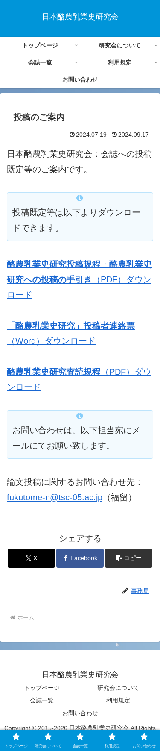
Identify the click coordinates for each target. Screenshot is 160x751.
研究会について (118, 687)
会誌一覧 (42, 700)
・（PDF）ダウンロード (79, 279)
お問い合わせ (80, 713)
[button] (128, 558)
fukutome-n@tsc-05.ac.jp (54, 497)
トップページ (42, 687)
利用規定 (118, 700)
